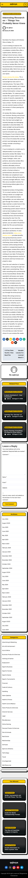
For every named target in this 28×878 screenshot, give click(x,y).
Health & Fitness (7, 699)
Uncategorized (6, 761)
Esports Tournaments (8, 679)
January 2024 (6, 601)
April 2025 (5, 539)
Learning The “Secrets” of (13, 414)
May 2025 (5, 535)
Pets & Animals (6, 732)
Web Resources (6, 765)
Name (4, 477)
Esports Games (6, 675)
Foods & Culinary (7, 687)
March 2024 (5, 593)
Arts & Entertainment (8, 646)
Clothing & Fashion (8, 658)
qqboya (13, 4)
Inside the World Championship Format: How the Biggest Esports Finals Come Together (13, 815)
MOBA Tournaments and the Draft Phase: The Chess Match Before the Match (14, 797)
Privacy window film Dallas (11, 77)
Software (5, 744)
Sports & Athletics (7, 749)
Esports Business (7, 667)
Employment (6, 662)
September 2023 (7, 617)
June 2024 (5, 580)
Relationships (6, 740)
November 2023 (7, 609)
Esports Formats (7, 671)
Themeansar (14, 875)
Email (4, 482)
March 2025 (5, 543)
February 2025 (6, 548)
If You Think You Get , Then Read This (9, 353)
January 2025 (6, 552)
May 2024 (5, 584)
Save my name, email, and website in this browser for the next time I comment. (13, 498)
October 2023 (6, 613)
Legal (3, 716)
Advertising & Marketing (9, 642)
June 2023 (5, 629)
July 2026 (5, 519)
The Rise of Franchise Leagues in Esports (12, 831)
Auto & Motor (6, 650)
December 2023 (7, 605)
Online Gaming (6, 724)
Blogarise (22, 873)
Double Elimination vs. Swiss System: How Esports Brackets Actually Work (13, 850)
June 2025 (5, 531)
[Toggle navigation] (2, 4)
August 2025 (6, 523)
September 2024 (7, 568)
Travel (4, 757)
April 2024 (5, 588)
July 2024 (5, 576)
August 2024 (6, 572)
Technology (5, 753)
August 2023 (6, 621)
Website (4, 488)
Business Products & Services (11, 13)
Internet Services (7, 712)
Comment (5, 454)
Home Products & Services (10, 708)
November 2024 (7, 560)
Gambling (5, 691)
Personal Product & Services (10, 728)
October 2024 (6, 564)
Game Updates (6, 695)
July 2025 (5, 527)
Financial (5, 683)
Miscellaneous (6, 720)
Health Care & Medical (8, 703)
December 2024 (7, 556)
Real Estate (5, 736)
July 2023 (5, 625)
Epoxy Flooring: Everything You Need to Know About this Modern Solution (14, 432)
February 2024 (6, 597)
